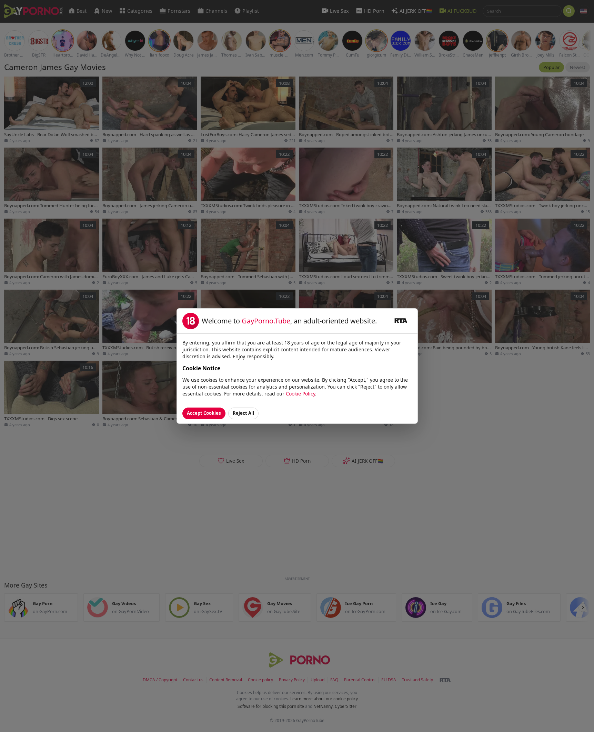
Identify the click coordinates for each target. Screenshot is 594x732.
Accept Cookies (204, 413)
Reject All (243, 413)
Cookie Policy (300, 393)
